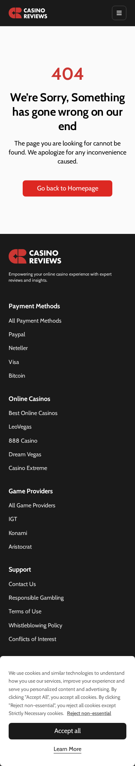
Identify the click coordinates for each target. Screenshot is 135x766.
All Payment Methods (35, 320)
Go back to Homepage (67, 188)
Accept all (67, 731)
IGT (13, 519)
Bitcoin (17, 375)
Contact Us (22, 584)
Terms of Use (25, 611)
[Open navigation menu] (119, 13)
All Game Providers (32, 505)
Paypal (17, 334)
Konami (18, 533)
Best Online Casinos (33, 413)
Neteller (18, 348)
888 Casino (23, 440)
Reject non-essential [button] (89, 713)
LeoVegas (20, 426)
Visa (14, 362)
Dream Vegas (25, 454)
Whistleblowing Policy (35, 625)
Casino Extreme (28, 468)
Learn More (67, 749)
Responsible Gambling (36, 597)
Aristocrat (20, 546)
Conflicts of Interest (32, 639)
